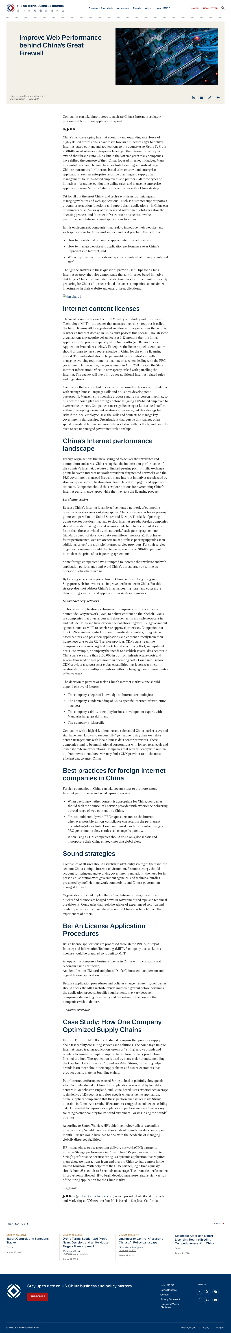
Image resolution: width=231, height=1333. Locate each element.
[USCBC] (35, 8)
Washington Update (72, 1251)
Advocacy (123, 8)
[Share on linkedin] (193, 98)
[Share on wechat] (215, 1292)
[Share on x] (207, 1292)
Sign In (195, 8)
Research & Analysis (101, 8)
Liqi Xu (132, 1250)
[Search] (223, 8)
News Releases (168, 1290)
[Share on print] (218, 98)
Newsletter (210, 8)
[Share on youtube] (215, 1300)
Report (178, 1248)
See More (217, 1224)
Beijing (205, 1328)
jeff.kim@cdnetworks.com (95, 1196)
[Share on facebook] (199, 1300)
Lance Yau (123, 1250)
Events (137, 8)
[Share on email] (201, 98)
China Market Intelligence (131, 1247)
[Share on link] (210, 98)
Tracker (10, 1247)
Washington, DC (188, 1328)
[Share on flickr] (207, 1300)
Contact (164, 1295)
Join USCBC (163, 8)
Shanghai (220, 1328)
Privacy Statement (170, 1299)
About (148, 8)
